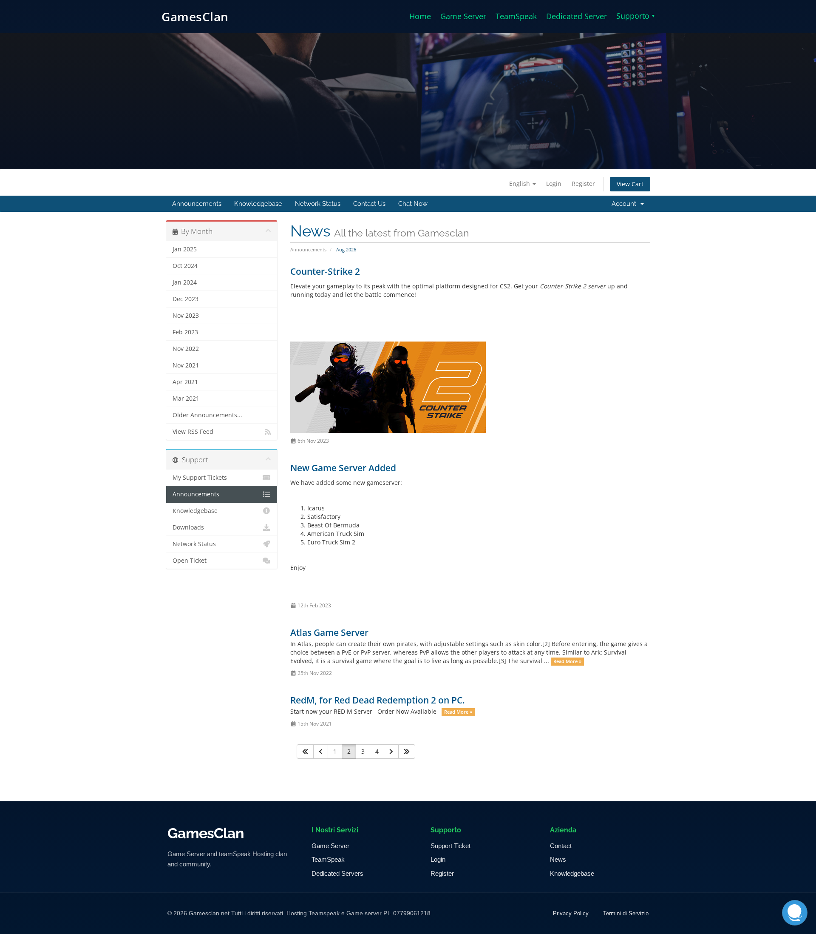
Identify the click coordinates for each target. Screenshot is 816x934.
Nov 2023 (186, 315)
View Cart (630, 184)
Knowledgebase (258, 204)
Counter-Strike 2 (325, 271)
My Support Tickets (200, 477)
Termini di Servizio (626, 913)
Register (583, 183)
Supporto (635, 16)
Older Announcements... (207, 415)
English (520, 183)
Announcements (196, 204)
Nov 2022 (186, 349)
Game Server (463, 16)
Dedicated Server (576, 16)
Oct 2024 (185, 266)
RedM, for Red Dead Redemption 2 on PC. (377, 700)
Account (626, 204)
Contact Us (369, 204)
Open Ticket (190, 560)
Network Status (317, 204)
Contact (561, 845)
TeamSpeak (516, 16)
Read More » (567, 661)
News (558, 859)
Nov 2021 (186, 365)
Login (553, 183)
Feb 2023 (185, 332)
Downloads (188, 527)
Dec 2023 (185, 299)
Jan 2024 (185, 282)
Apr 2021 (185, 382)
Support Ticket (450, 845)
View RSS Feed (193, 432)
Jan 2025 (185, 249)
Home (420, 16)
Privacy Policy (571, 913)
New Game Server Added (343, 468)
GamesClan (195, 17)
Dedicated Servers (337, 873)
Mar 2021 (186, 398)
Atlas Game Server (329, 632)
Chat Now (413, 204)
